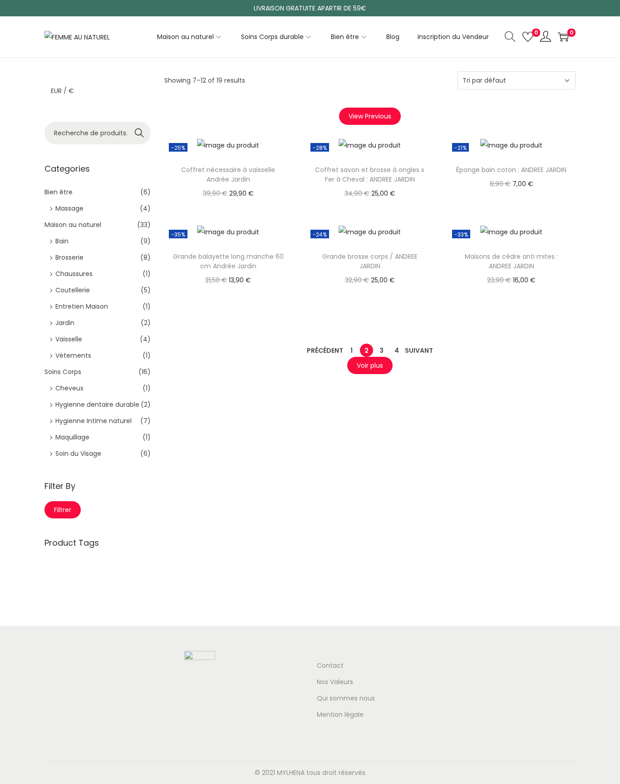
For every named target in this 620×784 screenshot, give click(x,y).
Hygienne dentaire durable (97, 404)
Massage (69, 208)
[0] (527, 36)
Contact (330, 665)
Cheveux (69, 388)
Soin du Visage (78, 453)
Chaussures (74, 273)
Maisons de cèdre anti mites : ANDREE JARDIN (511, 261)
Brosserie (69, 257)
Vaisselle (68, 339)
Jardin (64, 322)
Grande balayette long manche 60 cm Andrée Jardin (228, 261)
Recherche (139, 133)
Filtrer (62, 509)
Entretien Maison (81, 306)
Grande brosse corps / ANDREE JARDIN (370, 261)
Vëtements (73, 355)
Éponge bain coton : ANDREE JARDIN (511, 169)
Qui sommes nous (346, 698)
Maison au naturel (72, 224)
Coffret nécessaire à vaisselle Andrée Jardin (228, 174)
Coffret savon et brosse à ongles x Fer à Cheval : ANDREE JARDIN (369, 174)
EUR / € (62, 90)
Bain (62, 241)
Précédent (325, 350)
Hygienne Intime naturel (93, 420)
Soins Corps (62, 371)
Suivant (419, 350)
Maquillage (72, 437)
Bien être (58, 192)
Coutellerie (72, 290)
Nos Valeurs (335, 681)
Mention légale (340, 714)
